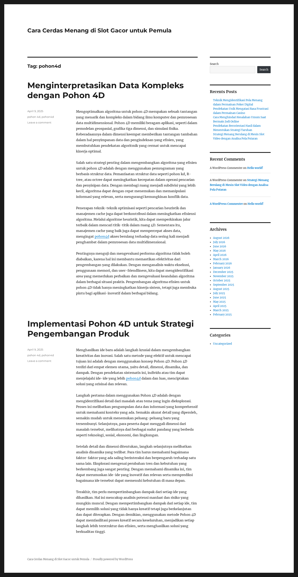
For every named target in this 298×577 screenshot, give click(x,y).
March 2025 (221, 310)
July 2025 (219, 293)
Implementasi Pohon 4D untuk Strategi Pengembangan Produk (110, 329)
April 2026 (220, 255)
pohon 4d (33, 116)
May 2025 (219, 302)
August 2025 (221, 289)
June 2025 (219, 297)
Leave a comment (39, 122)
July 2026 (219, 242)
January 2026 (221, 267)
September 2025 (223, 284)
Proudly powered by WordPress (113, 559)
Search (214, 64)
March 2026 (221, 259)
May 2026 (219, 250)
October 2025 (221, 280)
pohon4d (102, 236)
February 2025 (222, 314)
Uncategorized (222, 343)
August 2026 (221, 238)
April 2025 (219, 306)
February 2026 (222, 263)
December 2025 (223, 272)
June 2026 (219, 246)
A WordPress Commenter (226, 204)
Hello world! (255, 168)
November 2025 (223, 276)
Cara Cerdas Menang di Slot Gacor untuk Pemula (99, 30)
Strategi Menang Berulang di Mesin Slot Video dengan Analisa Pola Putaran (239, 184)
